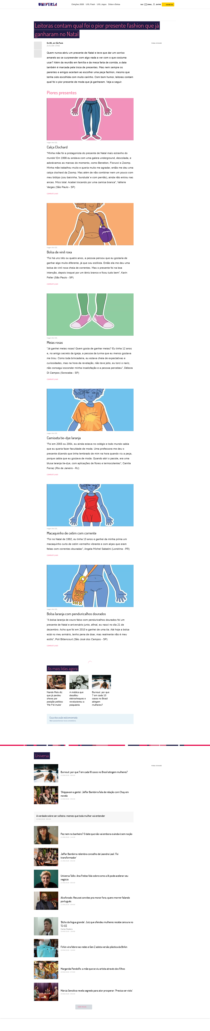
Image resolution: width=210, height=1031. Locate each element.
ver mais (82, 1007)
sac (142, 4)
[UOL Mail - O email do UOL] (148, 4)
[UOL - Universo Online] (59, 4)
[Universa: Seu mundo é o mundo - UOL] (48, 4)
